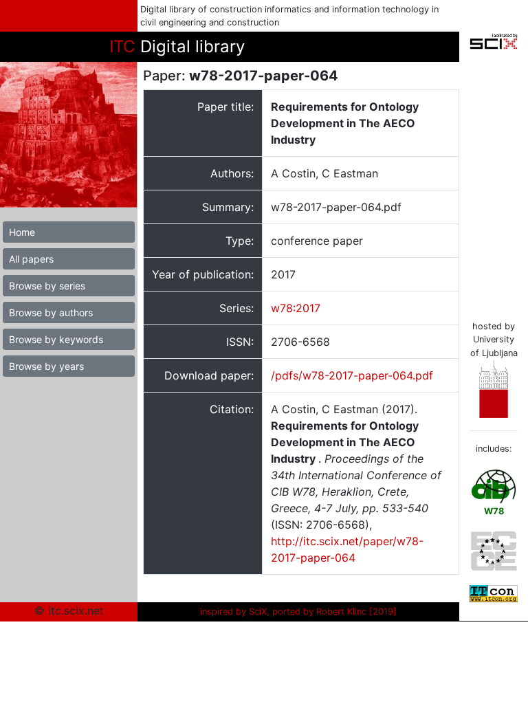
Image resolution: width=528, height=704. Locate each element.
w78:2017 (295, 308)
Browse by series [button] (47, 286)
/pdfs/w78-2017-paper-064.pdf (352, 375)
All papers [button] (31, 259)
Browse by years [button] (46, 366)
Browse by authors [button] (51, 312)
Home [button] (22, 232)
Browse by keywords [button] (56, 339)
